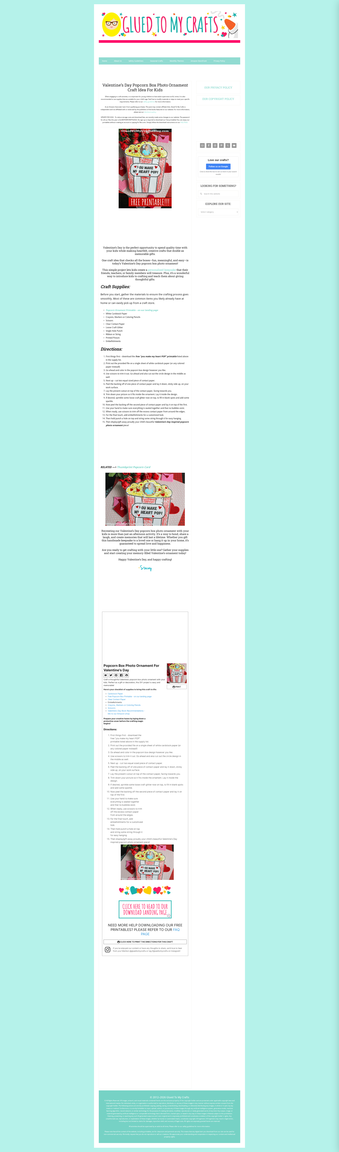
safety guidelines (149, 102)
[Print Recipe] (127, 675)
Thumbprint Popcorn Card (133, 467)
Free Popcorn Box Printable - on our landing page (129, 696)
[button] (116, 675)
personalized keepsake (162, 269)
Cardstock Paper (115, 694)
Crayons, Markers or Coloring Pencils (124, 705)
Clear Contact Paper (117, 699)
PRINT (178, 687)
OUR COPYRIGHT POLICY (218, 99)
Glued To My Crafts (169, 24)
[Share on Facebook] (121, 675)
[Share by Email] (106, 675)
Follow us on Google (218, 166)
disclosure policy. (150, 112)
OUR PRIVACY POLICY (218, 87)
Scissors (111, 708)
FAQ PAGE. (184, 122)
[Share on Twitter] (111, 675)
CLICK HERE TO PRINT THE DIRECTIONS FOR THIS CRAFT (146, 942)
